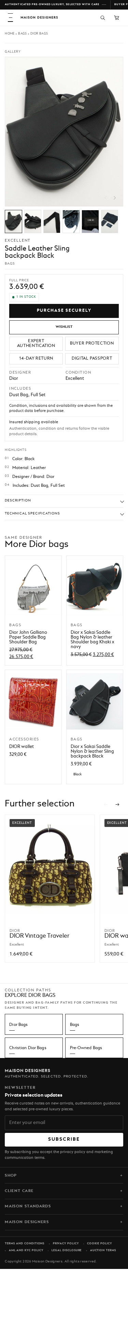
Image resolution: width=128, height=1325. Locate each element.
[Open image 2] (33, 221)
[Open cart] (116, 17)
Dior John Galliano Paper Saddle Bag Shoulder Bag (28, 637)
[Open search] (102, 17)
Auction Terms (103, 1250)
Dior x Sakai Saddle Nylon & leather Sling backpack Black (92, 752)
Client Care (19, 1191)
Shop (11, 1176)
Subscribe (64, 1139)
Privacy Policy (66, 1243)
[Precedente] (105, 804)
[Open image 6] (109, 221)
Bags (22, 33)
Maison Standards (28, 1206)
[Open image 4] (71, 221)
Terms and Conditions (24, 1243)
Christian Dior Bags (27, 1048)
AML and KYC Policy (26, 1250)
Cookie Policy (99, 1243)
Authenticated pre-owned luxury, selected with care (52, 4)
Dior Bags (39, 33)
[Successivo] (117, 804)
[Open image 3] (52, 221)
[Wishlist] (64, 327)
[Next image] (114, 198)
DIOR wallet (21, 747)
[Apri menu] (10, 17)
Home (10, 33)
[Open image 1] (13, 221)
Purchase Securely (64, 311)
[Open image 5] (90, 221)
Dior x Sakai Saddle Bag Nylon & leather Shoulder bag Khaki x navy (92, 639)
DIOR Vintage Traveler (39, 936)
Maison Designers (27, 1222)
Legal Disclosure (67, 1250)
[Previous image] (105, 198)
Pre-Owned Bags (86, 1048)
